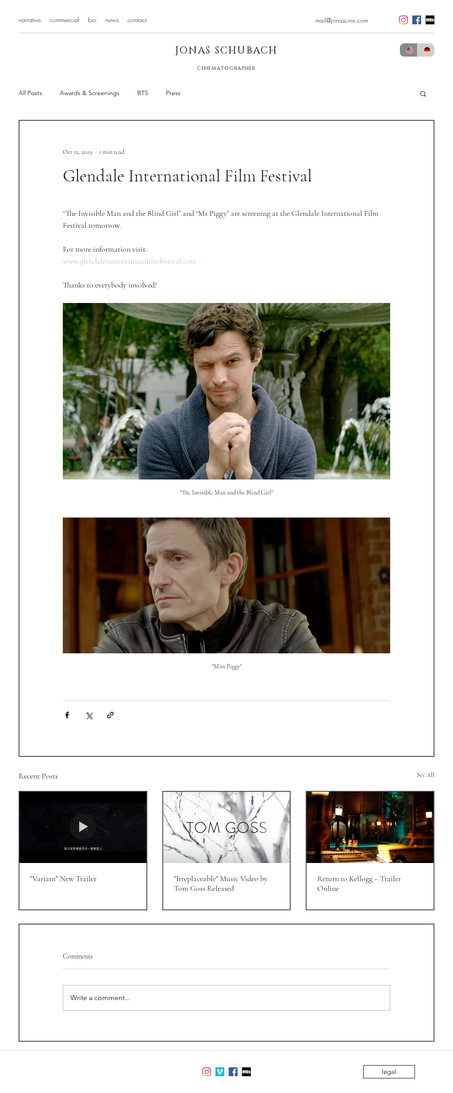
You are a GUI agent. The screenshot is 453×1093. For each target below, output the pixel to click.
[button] (423, 93)
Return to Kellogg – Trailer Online (359, 883)
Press (173, 93)
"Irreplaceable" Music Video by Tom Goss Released (221, 883)
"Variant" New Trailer (63, 878)
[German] (426, 50)
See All (425, 775)
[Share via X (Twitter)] (88, 715)
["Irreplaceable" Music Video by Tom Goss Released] (226, 827)
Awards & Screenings (89, 93)
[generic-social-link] (430, 19)
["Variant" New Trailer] (82, 827)
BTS (142, 93)
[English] (408, 50)
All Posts (30, 93)
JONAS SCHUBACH (226, 50)
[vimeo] (219, 1071)
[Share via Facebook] (67, 715)
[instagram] (403, 19)
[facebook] (416, 19)
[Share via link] (110, 715)
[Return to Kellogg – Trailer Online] (370, 827)
